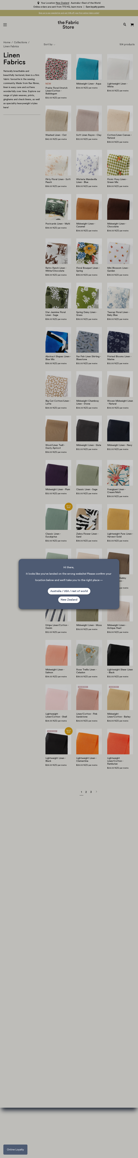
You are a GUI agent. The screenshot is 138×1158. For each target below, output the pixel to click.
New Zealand (69, 599)
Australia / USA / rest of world (69, 591)
